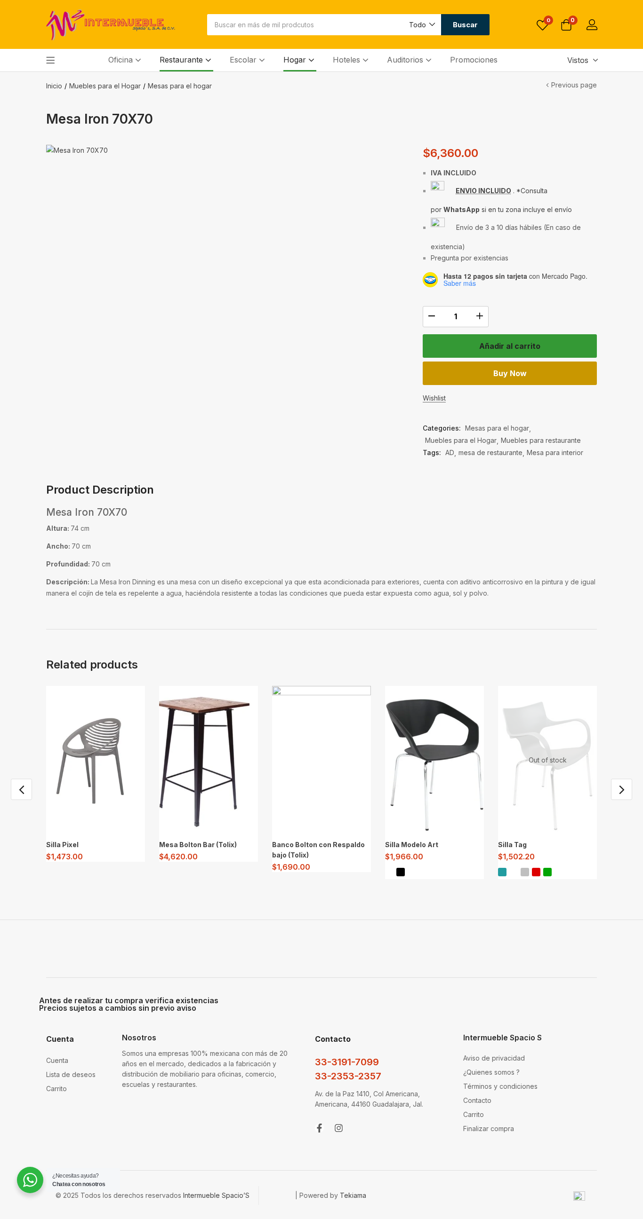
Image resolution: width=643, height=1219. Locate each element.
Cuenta (57, 1060)
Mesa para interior (555, 452)
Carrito (56, 1089)
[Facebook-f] (319, 1128)
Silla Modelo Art (411, 845)
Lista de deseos (71, 1074)
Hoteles (347, 59)
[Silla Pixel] (95, 760)
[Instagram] (338, 1128)
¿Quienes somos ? (491, 1072)
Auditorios (406, 59)
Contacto (477, 1100)
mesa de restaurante (490, 452)
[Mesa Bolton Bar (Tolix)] (208, 760)
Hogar (295, 59)
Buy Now (510, 373)
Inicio (54, 86)
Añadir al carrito (509, 346)
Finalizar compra (488, 1128)
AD (449, 452)
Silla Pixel (62, 845)
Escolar (244, 59)
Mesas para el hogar (180, 86)
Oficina (121, 59)
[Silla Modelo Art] (434, 760)
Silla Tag (512, 845)
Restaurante (182, 59)
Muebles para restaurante (541, 440)
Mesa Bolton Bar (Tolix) (198, 845)
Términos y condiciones (500, 1086)
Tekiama (353, 1195)
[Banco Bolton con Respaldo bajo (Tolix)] (321, 760)
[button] (421, 24)
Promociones (474, 59)
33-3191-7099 (347, 1062)
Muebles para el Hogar (105, 86)
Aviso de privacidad (494, 1058)
